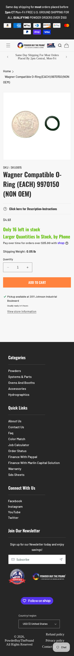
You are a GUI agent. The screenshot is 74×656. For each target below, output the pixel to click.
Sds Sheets (16, 474)
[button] (8, 45)
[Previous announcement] (7, 56)
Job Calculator (18, 445)
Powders (14, 371)
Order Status (17, 451)
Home (7, 71)
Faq (10, 433)
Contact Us (16, 427)
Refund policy (55, 634)
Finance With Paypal (22, 457)
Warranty (14, 469)
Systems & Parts (20, 377)
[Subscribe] (61, 559)
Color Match (16, 439)
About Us (14, 421)
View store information (21, 311)
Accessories (17, 388)
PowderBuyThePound (19, 640)
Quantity (8, 259)
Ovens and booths (21, 382)
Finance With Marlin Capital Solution (34, 463)
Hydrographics (18, 394)
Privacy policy (55, 640)
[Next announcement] (66, 56)
